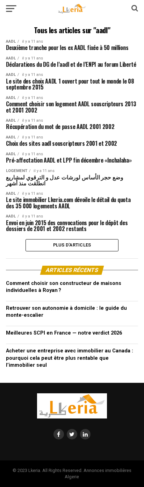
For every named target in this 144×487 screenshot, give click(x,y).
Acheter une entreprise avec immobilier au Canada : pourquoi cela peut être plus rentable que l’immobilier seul (69, 358)
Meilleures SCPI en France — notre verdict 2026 (64, 333)
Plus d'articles (72, 245)
